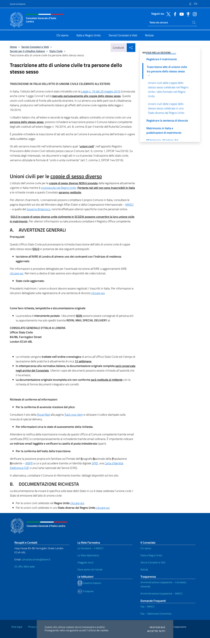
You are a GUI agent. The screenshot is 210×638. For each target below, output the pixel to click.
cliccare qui (16, 273)
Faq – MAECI (147, 606)
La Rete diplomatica (88, 555)
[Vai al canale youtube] (181, 14)
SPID (95, 463)
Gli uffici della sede (24, 566)
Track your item (73, 414)
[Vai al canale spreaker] (187, 14)
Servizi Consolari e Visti (35, 47)
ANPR (29, 463)
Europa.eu (88, 591)
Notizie (144, 569)
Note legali (16, 627)
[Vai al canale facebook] (174, 14)
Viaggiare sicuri (85, 562)
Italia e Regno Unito (151, 555)
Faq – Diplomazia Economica (155, 613)
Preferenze (157, 627)
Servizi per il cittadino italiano (27, 51)
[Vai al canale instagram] (194, 14)
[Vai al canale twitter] (167, 14)
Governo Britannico (38, 209)
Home (13, 47)
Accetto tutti (156, 631)
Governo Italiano (17, 4)
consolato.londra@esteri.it (36, 559)
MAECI (129, 204)
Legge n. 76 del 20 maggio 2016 (100, 91)
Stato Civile (56, 51)
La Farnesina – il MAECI (90, 548)
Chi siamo (145, 548)
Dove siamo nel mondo (89, 569)
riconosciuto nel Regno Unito (58, 188)
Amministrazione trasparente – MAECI (161, 593)
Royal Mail (43, 414)
